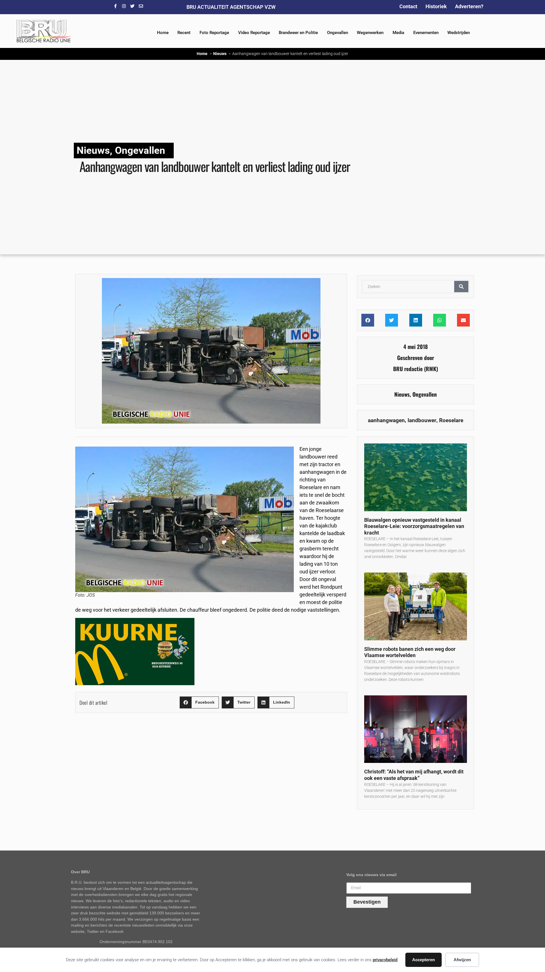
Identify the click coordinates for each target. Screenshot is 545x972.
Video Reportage (254, 32)
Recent (183, 32)
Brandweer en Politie (298, 32)
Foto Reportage (214, 32)
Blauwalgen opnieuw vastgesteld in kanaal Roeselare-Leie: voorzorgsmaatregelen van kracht (414, 526)
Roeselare (451, 420)
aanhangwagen (386, 420)
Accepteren (423, 959)
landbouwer (422, 420)
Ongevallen (337, 32)
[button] (199, 703)
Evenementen (426, 32)
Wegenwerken (370, 32)
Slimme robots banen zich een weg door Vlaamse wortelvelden (410, 652)
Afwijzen (462, 959)
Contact (408, 6)
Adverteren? (469, 6)
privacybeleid (385, 959)
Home (163, 32)
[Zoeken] (461, 286)
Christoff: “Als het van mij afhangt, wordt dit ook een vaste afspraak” (414, 775)
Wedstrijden (458, 32)
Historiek (436, 6)
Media (398, 32)
